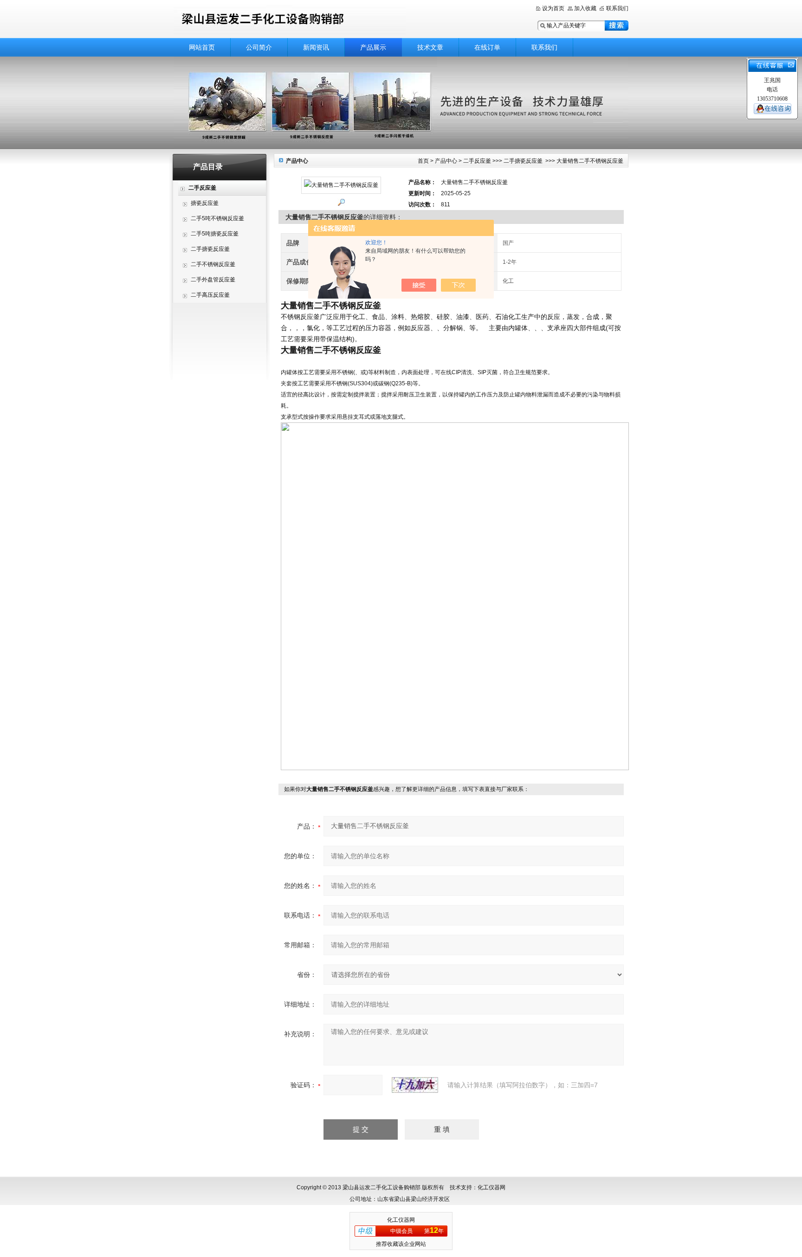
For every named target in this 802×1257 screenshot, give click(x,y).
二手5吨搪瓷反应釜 (215, 233)
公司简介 (259, 47)
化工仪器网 (401, 1220)
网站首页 (202, 47)
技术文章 (430, 47)
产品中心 (446, 161)
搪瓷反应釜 (205, 203)
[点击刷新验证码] (415, 1085)
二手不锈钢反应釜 (213, 264)
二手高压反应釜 (210, 295)
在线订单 (487, 47)
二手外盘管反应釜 (213, 279)
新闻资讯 (316, 47)
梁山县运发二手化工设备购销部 (290, 19)
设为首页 (553, 8)
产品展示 (373, 47)
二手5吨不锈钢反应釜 (217, 218)
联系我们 (617, 8)
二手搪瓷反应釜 (210, 249)
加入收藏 (585, 8)
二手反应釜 (477, 161)
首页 (423, 161)
